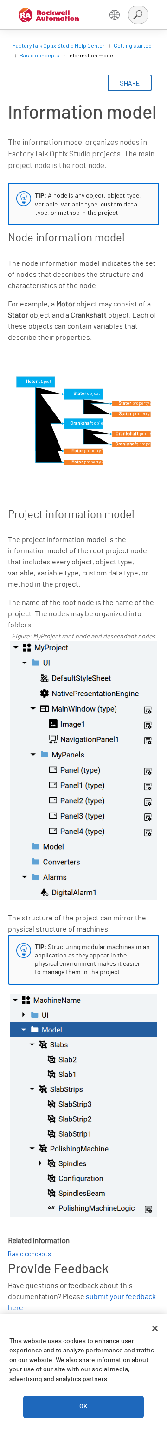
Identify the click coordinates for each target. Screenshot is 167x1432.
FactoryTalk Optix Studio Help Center (59, 45)
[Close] (155, 1328)
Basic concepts (39, 55)
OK (83, 1406)
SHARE (130, 83)
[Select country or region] (114, 15)
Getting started (133, 45)
